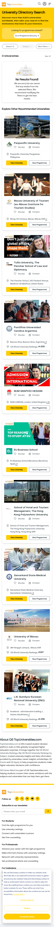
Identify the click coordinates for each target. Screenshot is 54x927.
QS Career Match (8, 770)
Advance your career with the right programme (23, 849)
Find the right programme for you (17, 825)
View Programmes (39, 163)
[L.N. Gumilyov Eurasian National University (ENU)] (9, 698)
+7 (29, 714)
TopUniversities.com (9, 744)
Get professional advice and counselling (20, 861)
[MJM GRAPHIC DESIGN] (9, 392)
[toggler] (50, 3)
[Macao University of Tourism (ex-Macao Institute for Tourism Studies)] (9, 202)
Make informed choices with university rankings (23, 853)
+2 (33, 593)
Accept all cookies (27, 916)
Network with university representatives (20, 857)
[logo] (12, 3)
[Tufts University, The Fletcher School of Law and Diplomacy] (9, 263)
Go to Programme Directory (26, 36)
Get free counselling (11, 837)
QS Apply (15, 762)
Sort (46, 56)
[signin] (44, 3)
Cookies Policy (18, 894)
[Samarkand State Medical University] (9, 576)
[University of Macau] (9, 638)
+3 (45, 342)
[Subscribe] (48, 811)
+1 (46, 219)
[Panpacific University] (9, 144)
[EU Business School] (9, 451)
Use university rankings (12, 829)
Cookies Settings (27, 900)
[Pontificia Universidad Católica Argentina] (9, 328)
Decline (27, 908)
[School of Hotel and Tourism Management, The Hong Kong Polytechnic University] (9, 509)
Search (9, 46)
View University (17, 163)
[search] (39, 4)
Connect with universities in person (18, 833)
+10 (48, 402)
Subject (26, 46)
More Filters (43, 46)
